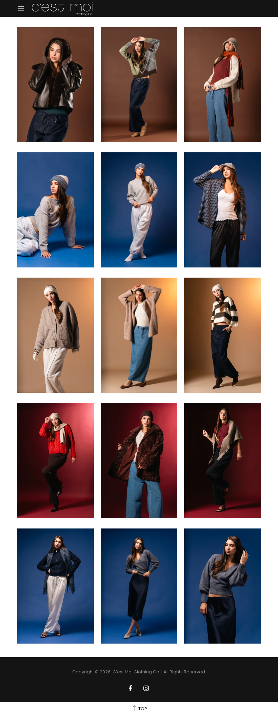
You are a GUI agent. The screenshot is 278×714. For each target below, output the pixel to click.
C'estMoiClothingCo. (62, 8)
